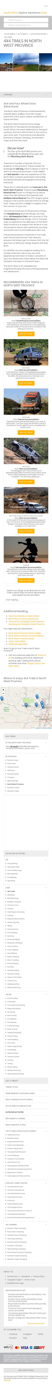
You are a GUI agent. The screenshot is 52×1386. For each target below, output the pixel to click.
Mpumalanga (12, 781)
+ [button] (3, 689)
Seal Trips (11, 1043)
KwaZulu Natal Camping (16, 1242)
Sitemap (7, 1380)
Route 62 (11, 1200)
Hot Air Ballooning (14, 870)
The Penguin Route (14, 1207)
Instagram (27, 1334)
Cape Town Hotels (17, 641)
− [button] (3, 693)
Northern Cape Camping (17, 1256)
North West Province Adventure (23, 618)
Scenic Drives (23, 516)
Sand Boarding (13, 970)
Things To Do (12, 1087)
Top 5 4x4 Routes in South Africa (23, 616)
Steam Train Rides (14, 977)
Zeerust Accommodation (28, 419)
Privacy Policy (38, 1276)
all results (14, 746)
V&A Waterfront (13, 1162)
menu (41, 6)
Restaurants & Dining (15, 1119)
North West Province (15, 784)
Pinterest (13, 1338)
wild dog (19, 168)
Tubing (10, 1063)
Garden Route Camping (16, 1235)
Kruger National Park (15, 1141)
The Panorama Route (15, 1190)
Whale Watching (14, 987)
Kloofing (10, 936)
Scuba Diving (12, 1036)
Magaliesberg (13, 213)
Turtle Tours (12, 980)
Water (8, 995)
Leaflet (38, 728)
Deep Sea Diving (13, 1008)
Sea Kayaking (12, 1039)
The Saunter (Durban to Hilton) (19, 1211)
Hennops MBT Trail (26, 556)
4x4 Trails (8, 37)
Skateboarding (13, 974)
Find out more (26, 334)
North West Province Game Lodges (24, 633)
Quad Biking (12, 953)
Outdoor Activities (38, 34)
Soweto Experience (15, 1148)
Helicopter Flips (13, 867)
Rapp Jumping (13, 956)
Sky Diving (11, 881)
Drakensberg (9, 219)
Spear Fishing (12, 1053)
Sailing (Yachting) (14, 1032)
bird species (13, 174)
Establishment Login (15, 1283)
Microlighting (12, 874)
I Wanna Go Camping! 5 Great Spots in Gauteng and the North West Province (26, 623)
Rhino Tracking (13, 960)
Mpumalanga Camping (16, 1249)
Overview (8, 94)
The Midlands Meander (16, 1214)
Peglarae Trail (26, 310)
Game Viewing (13, 922)
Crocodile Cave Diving (16, 1005)
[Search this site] (37, 6)
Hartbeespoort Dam (18, 216)
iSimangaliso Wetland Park (18, 1165)
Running (10, 967)
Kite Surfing (11, 1015)
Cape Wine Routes (14, 1197)
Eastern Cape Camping (16, 1228)
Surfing (10, 1060)
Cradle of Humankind (15, 1159)
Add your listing (26, 1370)
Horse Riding (12, 932)
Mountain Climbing (14, 943)
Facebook (13, 1334)
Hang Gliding (12, 863)
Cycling (26, 565)
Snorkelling (11, 1050)
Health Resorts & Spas (16, 1125)
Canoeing (11, 1001)
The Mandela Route (15, 1186)
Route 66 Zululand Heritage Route (20, 1217)
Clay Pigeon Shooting (15, 912)
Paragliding (11, 877)
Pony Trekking (12, 950)
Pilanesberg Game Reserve (22, 156)
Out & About (23, 34)
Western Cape (13, 791)
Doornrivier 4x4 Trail (26, 408)
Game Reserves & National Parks (20, 1093)
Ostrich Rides (12, 946)
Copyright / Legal (14, 1280)
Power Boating (13, 1026)
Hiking (9, 926)
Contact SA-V (13, 1276)
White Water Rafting (15, 1074)
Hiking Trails (26, 318)
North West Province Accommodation (26, 635)
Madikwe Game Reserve (15, 198)
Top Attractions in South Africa (21, 1131)
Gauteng (11, 770)
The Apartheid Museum (16, 1152)
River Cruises (12, 1029)
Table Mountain (13, 1135)
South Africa (9, 34)
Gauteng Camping (14, 1238)
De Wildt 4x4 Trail (26, 359)
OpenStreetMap (46, 728)
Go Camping (11, 1225)
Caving (10, 908)
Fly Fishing (11, 1012)
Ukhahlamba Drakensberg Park (19, 1169)
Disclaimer (26, 1276)
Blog (25, 1338)
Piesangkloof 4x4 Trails (26, 507)
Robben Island (13, 1138)
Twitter (40, 1334)
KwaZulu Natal (13, 774)
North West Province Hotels (21, 638)
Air (7, 860)
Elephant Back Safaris (16, 919)
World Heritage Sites (17, 644)
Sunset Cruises (13, 1056)
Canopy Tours (12, 905)
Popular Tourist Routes (16, 1183)
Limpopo (10, 777)
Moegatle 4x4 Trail (26, 457)
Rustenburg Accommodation (29, 321)
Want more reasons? (36, 1323)
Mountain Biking (13, 939)
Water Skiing (12, 1067)
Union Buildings (13, 1155)
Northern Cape (13, 787)
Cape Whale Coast (15, 1204)
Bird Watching (13, 898)
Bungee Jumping (14, 902)
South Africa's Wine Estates (18, 1106)
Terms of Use (29, 1280)
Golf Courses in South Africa (19, 1100)
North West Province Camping (19, 1252)
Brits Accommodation (28, 370)
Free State (11, 763)
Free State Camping (15, 1232)
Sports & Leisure (36, 516)
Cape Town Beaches (15, 1145)
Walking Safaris (13, 984)
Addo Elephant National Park (18, 1176)
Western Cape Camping (17, 1259)
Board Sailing (12, 998)
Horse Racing (12, 929)
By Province (11, 756)
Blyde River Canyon (14, 1172)
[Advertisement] (26, 822)
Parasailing (11, 1022)
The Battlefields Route (16, 1193)
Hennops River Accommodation (28, 567)
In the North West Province (18, 743)
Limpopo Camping (14, 1245)
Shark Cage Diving (14, 1046)
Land (8, 888)
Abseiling (11, 895)
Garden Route (13, 767)
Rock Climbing (13, 963)
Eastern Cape (12, 760)
